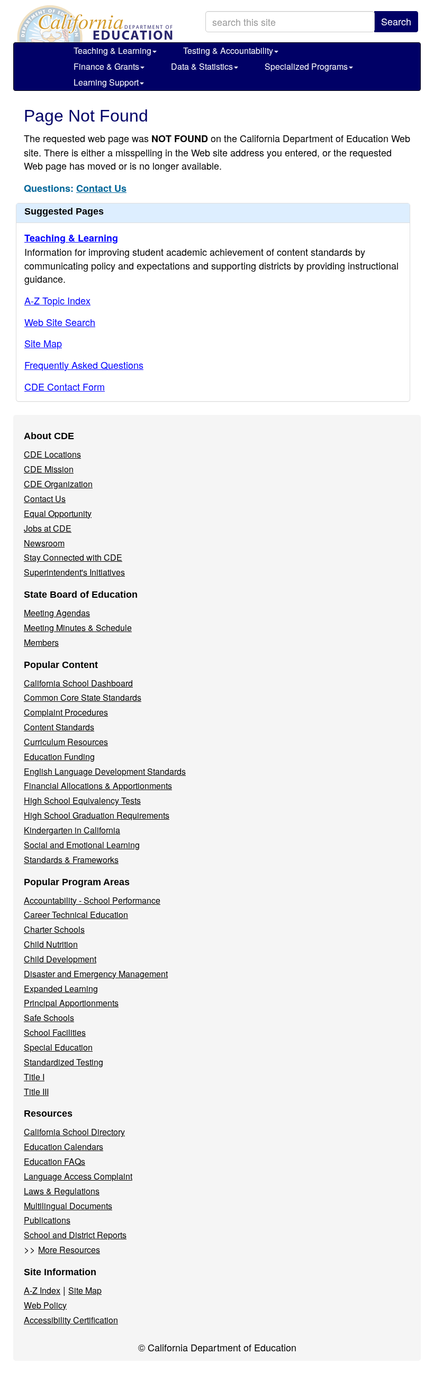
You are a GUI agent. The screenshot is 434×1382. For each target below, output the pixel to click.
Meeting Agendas (57, 613)
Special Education (58, 1047)
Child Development (60, 959)
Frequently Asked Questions (83, 365)
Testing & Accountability (228, 50)
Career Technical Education (76, 914)
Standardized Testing (63, 1062)
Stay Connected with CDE (73, 557)
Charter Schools (54, 929)
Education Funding (59, 756)
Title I (34, 1077)
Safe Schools (49, 1018)
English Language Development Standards (105, 771)
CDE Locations (52, 454)
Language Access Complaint (78, 1176)
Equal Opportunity (58, 513)
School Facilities (55, 1032)
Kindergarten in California (72, 830)
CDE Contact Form (64, 386)
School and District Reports (75, 1235)
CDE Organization (58, 484)
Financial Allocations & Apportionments (98, 786)
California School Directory (74, 1132)
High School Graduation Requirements (96, 815)
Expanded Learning (61, 988)
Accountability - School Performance (92, 900)
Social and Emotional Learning (82, 845)
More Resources (69, 1250)
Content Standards (59, 727)
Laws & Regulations (62, 1191)
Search (396, 21)
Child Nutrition (51, 944)
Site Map (43, 343)
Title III (36, 1092)
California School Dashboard (78, 683)
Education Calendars (63, 1146)
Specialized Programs (306, 66)
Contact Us (101, 188)
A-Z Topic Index (57, 300)
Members (41, 642)
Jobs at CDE (47, 528)
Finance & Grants (106, 66)
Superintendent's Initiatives (74, 572)
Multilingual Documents (68, 1206)
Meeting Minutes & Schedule (78, 628)
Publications (47, 1220)
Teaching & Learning (112, 50)
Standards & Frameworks (71, 860)
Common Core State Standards (82, 697)
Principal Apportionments (71, 1003)
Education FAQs (54, 1161)
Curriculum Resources (66, 742)
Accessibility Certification (71, 1320)
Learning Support (106, 82)
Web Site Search (59, 322)
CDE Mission (49, 469)
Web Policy (45, 1305)
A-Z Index (42, 1290)
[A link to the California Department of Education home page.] (93, 23)
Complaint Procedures (66, 712)
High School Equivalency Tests (82, 800)
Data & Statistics (202, 66)
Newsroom (44, 543)
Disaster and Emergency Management (96, 974)
